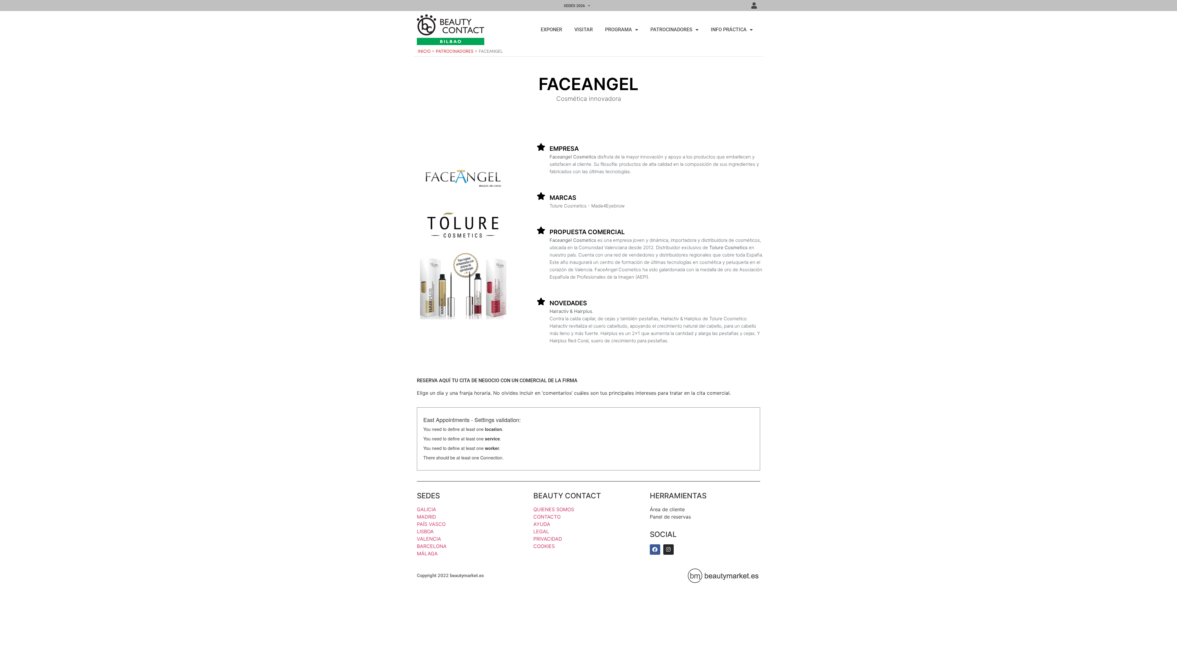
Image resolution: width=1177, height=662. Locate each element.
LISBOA (425, 531)
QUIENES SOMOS (553, 509)
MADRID (426, 517)
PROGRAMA (618, 29)
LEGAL (541, 531)
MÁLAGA (427, 553)
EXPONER (551, 29)
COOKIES (544, 546)
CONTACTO (547, 517)
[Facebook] (655, 549)
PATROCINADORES (671, 29)
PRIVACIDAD (547, 539)
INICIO (424, 51)
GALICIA (426, 509)
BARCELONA (432, 546)
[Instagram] (668, 549)
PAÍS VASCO (431, 524)
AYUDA (541, 524)
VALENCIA (429, 539)
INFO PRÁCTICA (729, 29)
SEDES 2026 (574, 5)
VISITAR (583, 29)
